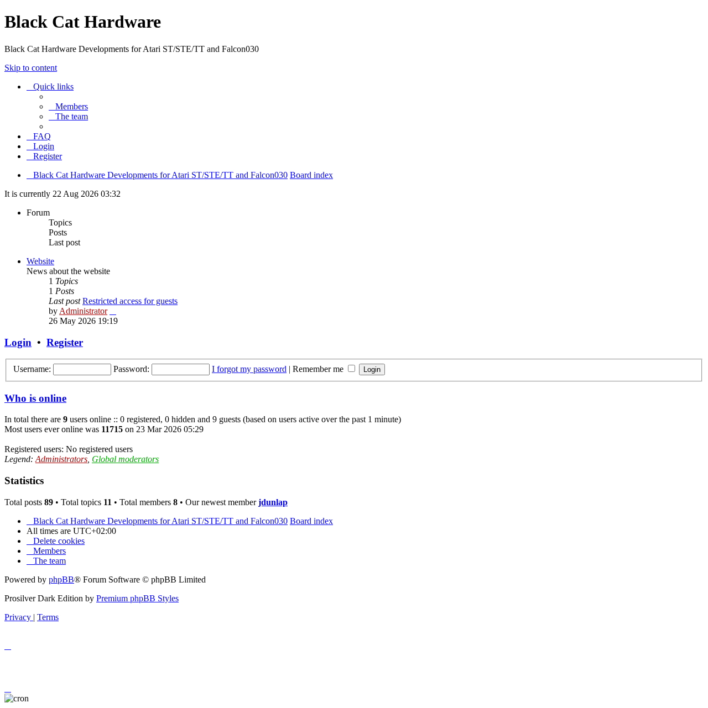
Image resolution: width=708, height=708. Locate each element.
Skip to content (30, 67)
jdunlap (273, 502)
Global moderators (125, 459)
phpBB (61, 579)
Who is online (35, 398)
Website (40, 261)
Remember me (319, 369)
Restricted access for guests (130, 301)
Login (18, 342)
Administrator (83, 311)
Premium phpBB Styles (137, 598)
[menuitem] (68, 106)
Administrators (61, 459)
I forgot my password (249, 369)
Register (64, 342)
